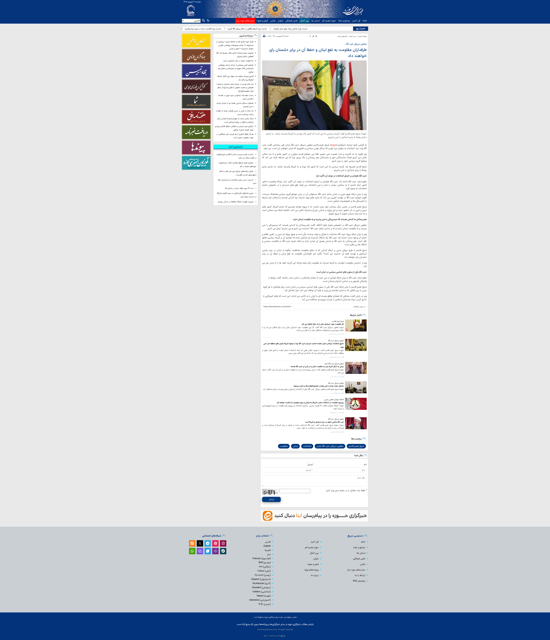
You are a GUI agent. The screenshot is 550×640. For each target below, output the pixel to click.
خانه (365, 20)
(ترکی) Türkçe (264, 571)
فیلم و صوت (262, 20)
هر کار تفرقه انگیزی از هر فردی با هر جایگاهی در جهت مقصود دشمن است (235, 136)
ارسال (271, 499)
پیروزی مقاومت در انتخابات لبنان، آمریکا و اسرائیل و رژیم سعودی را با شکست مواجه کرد (310, 402)
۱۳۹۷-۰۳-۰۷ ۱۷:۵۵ (335, 357)
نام (365, 464)
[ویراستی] (208, 551)
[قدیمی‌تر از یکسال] (356, 325)
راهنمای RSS (359, 581)
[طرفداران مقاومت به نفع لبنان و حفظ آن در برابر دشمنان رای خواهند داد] (314, 95)
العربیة (268, 550)
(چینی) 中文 (264, 604)
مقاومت (284, 446)
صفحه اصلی (362, 36)
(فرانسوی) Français (261, 558)
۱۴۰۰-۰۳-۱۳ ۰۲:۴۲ (335, 334)
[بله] (223, 551)
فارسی (268, 542)
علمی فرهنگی (292, 20)
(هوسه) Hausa (264, 596)
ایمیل (310, 464)
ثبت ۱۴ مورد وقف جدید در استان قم (239, 188)
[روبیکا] (215, 551)
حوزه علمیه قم (329, 20)
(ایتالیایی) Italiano (262, 591)
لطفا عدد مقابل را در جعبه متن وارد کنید (346, 490)
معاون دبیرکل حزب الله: (356, 44)
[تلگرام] (208, 543)
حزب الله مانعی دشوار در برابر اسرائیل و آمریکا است (324, 422)
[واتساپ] (192, 551)
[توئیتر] (200, 543)
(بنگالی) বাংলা (265, 567)
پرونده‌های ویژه (312, 570)
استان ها (315, 20)
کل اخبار (356, 20)
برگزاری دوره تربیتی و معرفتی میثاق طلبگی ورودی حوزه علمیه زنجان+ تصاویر (234, 128)
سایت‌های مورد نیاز (245, 20)
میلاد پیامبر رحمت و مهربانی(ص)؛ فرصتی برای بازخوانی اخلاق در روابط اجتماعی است (235, 120)
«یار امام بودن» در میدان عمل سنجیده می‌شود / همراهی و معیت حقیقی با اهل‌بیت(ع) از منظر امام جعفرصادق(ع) (235, 87)
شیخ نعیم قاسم (356, 446)
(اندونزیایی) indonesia (260, 600)
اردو (269, 554)
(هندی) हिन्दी (265, 562)
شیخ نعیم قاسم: (338, 321)
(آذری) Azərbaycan (262, 583)
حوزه (334, 145)
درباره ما (315, 575)
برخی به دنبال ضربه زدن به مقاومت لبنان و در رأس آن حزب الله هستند (317, 366)
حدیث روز (360, 28)
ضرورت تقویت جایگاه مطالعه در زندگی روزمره (235, 201)
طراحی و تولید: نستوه (272, 635)
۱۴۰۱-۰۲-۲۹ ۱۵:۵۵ (335, 413)
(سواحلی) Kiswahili (261, 587)
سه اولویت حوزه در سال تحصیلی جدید (238, 60)
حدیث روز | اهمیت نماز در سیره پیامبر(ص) (236, 28)
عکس (273, 20)
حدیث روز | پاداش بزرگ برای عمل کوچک (324, 28)
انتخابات (307, 446)
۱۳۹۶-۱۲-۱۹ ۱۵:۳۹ (335, 432)
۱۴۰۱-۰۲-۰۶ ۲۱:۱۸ (335, 377)
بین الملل (304, 20)
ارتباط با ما (360, 575)
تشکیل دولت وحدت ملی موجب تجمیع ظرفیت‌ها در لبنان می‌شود (318, 386)
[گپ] (200, 551)
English (267, 546)
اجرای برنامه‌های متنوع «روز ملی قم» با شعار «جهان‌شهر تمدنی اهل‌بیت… (237, 173)
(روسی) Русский (263, 575)
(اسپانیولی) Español (261, 579)
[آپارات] (215, 543)
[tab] (235, 147)
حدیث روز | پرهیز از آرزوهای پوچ (198, 28)
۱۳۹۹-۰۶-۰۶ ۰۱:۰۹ (335, 393)
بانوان (280, 20)
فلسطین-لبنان (342, 36)
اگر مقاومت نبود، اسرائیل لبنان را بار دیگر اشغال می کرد (323, 324)
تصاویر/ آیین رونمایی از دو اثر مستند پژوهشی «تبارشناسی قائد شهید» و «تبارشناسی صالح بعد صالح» (236, 68)
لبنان (295, 446)
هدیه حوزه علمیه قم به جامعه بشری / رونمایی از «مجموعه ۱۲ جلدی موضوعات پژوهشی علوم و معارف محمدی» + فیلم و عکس (235, 45)
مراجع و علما (344, 20)
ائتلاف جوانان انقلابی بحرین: (334, 399)
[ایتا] (192, 543)
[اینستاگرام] (223, 543)
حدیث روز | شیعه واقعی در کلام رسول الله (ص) (280, 28)
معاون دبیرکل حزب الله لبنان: (334, 363)
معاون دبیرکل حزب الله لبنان (330, 446)
